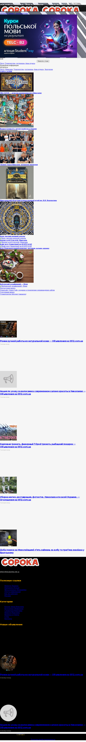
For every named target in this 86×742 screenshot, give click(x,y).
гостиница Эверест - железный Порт (14, 13)
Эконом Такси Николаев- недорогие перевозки (19, 165)
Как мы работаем (11, 594)
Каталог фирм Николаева (14, 607)
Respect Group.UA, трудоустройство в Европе (18, 129)
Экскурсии (48, 69)
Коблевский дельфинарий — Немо (14, 284)
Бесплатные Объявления (13, 609)
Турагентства (19, 69)
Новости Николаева (12, 613)
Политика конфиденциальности (43, 739)
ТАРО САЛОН (6, 71)
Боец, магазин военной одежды (12, 236)
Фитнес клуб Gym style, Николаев (13, 240)
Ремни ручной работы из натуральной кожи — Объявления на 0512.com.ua (41, 341)
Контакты (8, 619)
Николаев (9, 69)
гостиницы (29, 69)
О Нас (6, 617)
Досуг (2, 69)
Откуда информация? (12, 592)
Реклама (7, 596)
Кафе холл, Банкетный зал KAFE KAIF (16, 244)
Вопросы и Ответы (11, 615)
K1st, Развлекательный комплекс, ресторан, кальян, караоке (24, 248)
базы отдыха (39, 69)
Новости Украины (11, 586)
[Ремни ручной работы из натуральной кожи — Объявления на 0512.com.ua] (8, 337)
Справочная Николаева (13, 611)
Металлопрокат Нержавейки (15, 590)
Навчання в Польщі (11, 588)
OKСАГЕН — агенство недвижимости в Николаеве (21, 93)
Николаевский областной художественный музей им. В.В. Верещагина (28, 200)
